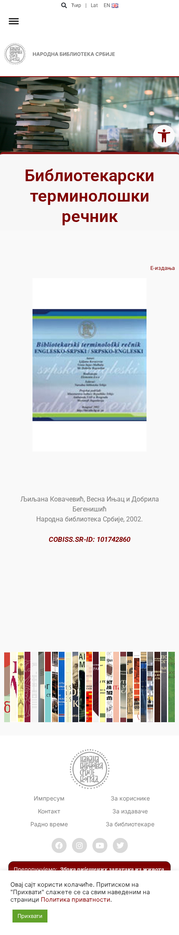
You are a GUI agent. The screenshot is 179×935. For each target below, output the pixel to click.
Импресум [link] (49, 798)
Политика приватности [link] (75, 899)
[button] (64, 5)
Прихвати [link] (29, 916)
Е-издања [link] (162, 268)
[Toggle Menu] (14, 21)
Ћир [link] (76, 5)
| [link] (86, 5)
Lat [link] (94, 5)
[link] (164, 136)
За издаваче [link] (130, 811)
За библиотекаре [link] (130, 824)
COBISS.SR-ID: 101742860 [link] (89, 539)
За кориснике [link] (130, 798)
